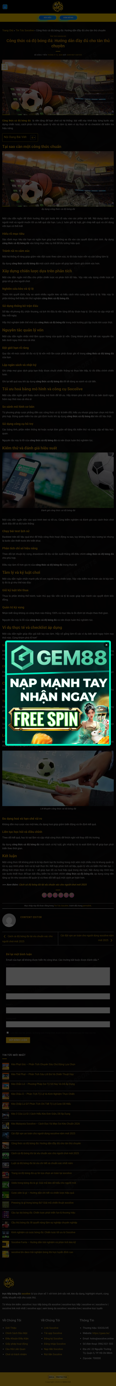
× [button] (106, 645)
